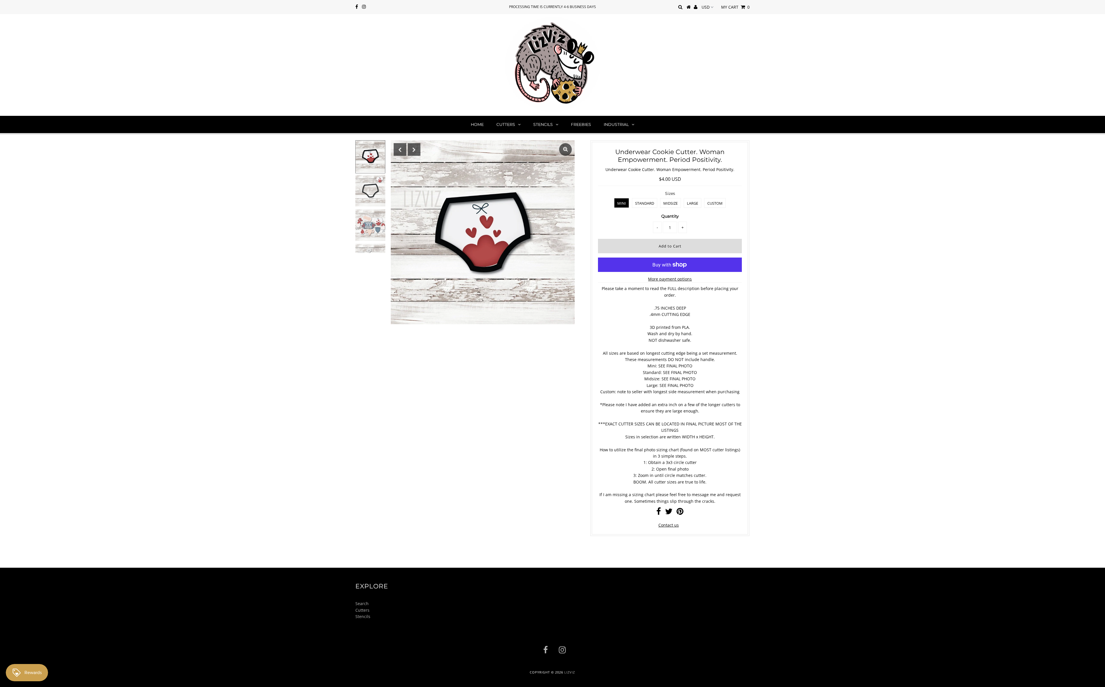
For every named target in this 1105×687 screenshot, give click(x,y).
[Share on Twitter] (668, 512)
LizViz (569, 672)
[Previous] (400, 149)
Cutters (505, 124)
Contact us (668, 525)
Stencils (543, 124)
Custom (715, 203)
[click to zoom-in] (565, 149)
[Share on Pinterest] (680, 512)
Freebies (581, 124)
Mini (621, 203)
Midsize (670, 203)
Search (362, 603)
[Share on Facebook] (658, 512)
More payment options (670, 279)
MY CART (735, 7)
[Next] (414, 149)
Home (477, 124)
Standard (644, 203)
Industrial (616, 124)
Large (692, 203)
